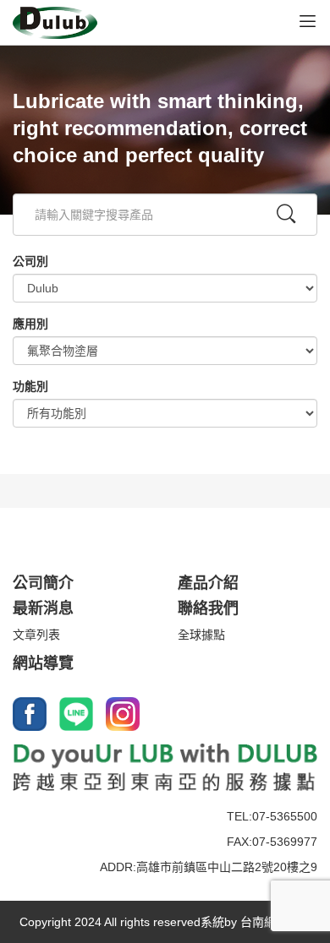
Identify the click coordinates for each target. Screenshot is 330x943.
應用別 (30, 323)
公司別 (30, 261)
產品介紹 (208, 583)
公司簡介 (43, 583)
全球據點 (201, 634)
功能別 (30, 386)
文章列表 (36, 634)
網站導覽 (43, 663)
